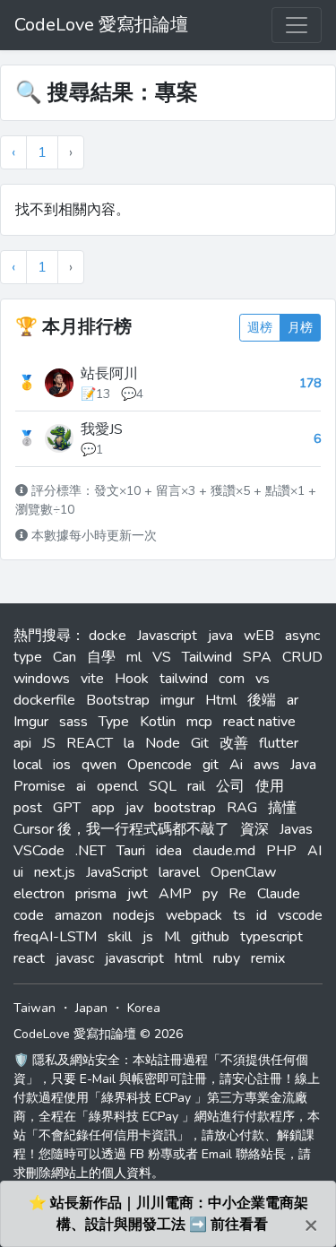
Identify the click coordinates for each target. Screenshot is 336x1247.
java (220, 635)
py (210, 894)
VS (161, 657)
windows (41, 678)
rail (196, 786)
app (103, 808)
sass (73, 722)
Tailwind (207, 657)
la (129, 743)
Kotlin (158, 722)
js (147, 937)
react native (259, 722)
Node (162, 743)
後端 (261, 700)
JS (49, 743)
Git (200, 743)
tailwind (183, 678)
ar (292, 700)
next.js (54, 872)
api (22, 743)
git (210, 765)
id (261, 915)
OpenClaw (243, 872)
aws (267, 765)
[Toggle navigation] (296, 25)
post (27, 808)
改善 (234, 743)
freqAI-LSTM (55, 937)
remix (268, 958)
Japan (91, 1008)
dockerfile (44, 700)
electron (39, 894)
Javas (296, 829)
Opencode (159, 765)
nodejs (134, 915)
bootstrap (185, 808)
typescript (271, 937)
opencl (117, 786)
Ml (172, 937)
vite (92, 678)
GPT (67, 808)
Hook (132, 678)
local (27, 765)
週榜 (259, 327)
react (29, 958)
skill (120, 937)
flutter (278, 743)
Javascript (167, 635)
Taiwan (34, 1008)
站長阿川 (109, 374)
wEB (259, 635)
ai (81, 786)
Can (64, 657)
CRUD (302, 657)
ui (18, 872)
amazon (78, 915)
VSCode (39, 851)
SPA (257, 657)
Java (303, 765)
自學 (101, 657)
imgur (177, 700)
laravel (179, 872)
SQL (163, 786)
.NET (90, 851)
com (232, 678)
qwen (99, 765)
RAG (242, 808)
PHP (281, 851)
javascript (134, 958)
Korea (143, 1008)
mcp (199, 722)
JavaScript (117, 872)
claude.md (224, 851)
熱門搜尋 (42, 635)
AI (314, 851)
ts (239, 915)
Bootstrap (118, 700)
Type (114, 722)
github (210, 937)
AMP (175, 894)
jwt (137, 894)
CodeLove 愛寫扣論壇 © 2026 (98, 1034)
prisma (95, 894)
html (188, 958)
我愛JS (102, 429)
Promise (39, 786)
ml (134, 657)
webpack (194, 915)
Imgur (30, 722)
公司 (230, 786)
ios (62, 765)
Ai (236, 765)
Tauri (130, 851)
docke (107, 635)
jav (134, 808)
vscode (300, 915)
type (27, 657)
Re (237, 894)
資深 (254, 829)
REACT (89, 743)
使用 (269, 786)
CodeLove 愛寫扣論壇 (101, 25)
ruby (226, 958)
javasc (75, 958)
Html (221, 700)
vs (262, 678)
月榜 (300, 327)
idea (169, 851)
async (302, 635)
